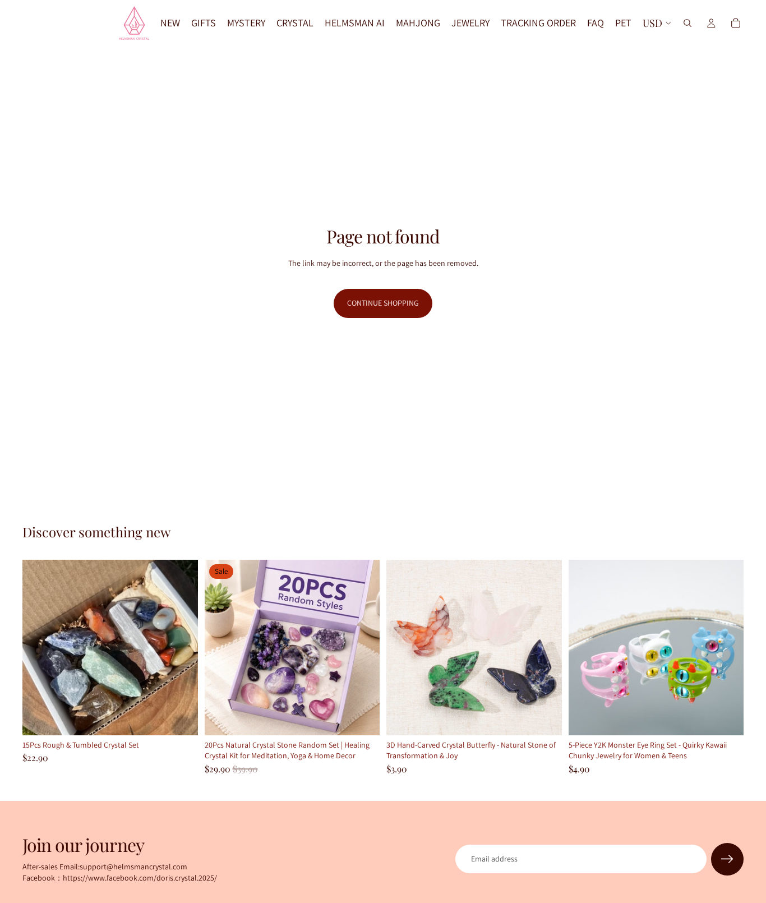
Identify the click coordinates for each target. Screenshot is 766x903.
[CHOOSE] (544, 718)
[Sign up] (727, 859)
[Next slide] (181, 647)
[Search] (687, 23)
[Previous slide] (39, 647)
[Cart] (735, 23)
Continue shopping (383, 303)
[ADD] (180, 718)
